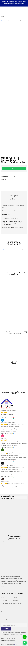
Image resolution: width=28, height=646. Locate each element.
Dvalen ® (16, 644)
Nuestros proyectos (6, 603)
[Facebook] (2, 182)
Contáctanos (4, 609)
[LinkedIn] (9, 182)
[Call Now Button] (25, 637)
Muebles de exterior (19, 176)
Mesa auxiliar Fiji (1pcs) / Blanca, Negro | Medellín (14, 362)
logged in (11, 227)
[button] (25, 643)
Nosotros (3, 606)
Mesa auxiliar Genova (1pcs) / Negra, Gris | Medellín (14, 392)
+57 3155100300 (11, 5)
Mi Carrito (15, 600)
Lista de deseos (17, 603)
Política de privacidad (19, 606)
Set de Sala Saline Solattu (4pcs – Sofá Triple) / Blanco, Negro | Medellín (14, 332)
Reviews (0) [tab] (14, 199)
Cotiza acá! (13, 169)
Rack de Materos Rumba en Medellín (14, 303)
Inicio (2, 597)
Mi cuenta (15, 597)
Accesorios (11, 176)
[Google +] (14, 182)
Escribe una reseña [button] (6, 416)
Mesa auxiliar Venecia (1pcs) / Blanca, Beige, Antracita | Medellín (14, 273)
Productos (4, 600)
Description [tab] (14, 196)
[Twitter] (5, 182)
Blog (2, 611)
